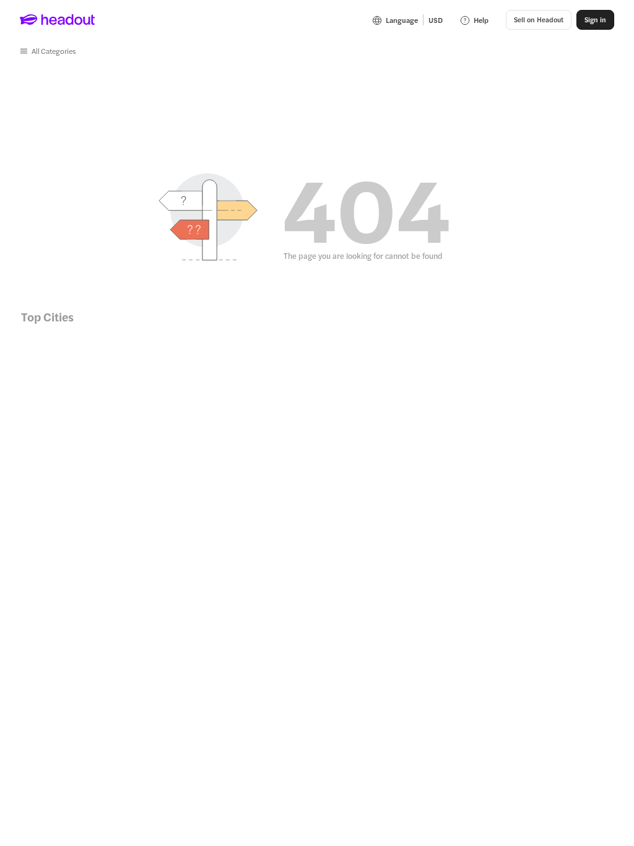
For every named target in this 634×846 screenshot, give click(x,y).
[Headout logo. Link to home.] (57, 19)
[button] (48, 51)
